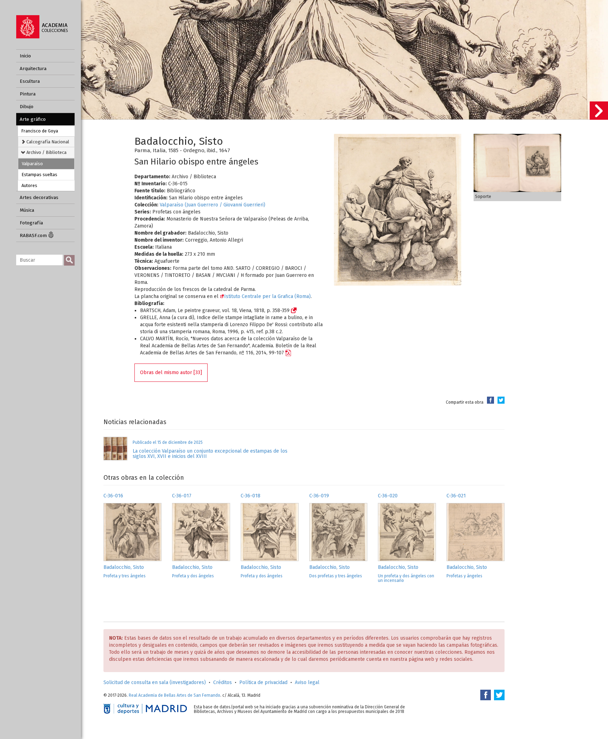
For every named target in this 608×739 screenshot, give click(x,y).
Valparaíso (32, 163)
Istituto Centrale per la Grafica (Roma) (267, 296)
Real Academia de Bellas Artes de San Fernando (174, 695)
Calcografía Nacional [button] (47, 141)
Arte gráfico (33, 119)
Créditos (222, 682)
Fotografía (31, 223)
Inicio (25, 56)
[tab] (46, 142)
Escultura (30, 81)
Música (27, 210)
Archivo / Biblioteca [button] (45, 152)
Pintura (28, 94)
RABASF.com (34, 235)
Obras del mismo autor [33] (171, 372)
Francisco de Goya (39, 130)
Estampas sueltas (39, 174)
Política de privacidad (263, 682)
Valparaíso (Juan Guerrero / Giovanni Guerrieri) (212, 205)
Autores (29, 185)
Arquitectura (33, 69)
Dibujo (26, 107)
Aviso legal (307, 682)
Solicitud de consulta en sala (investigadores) (154, 682)
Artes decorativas (39, 197)
